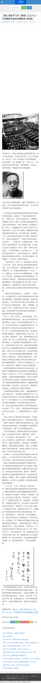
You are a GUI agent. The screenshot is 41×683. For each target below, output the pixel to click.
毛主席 (18, 622)
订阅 (29, 8)
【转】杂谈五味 (7, 636)
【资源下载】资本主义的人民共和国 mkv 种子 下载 (19, 652)
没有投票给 (25, 622)
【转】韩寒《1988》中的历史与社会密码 (15, 665)
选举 (31, 622)
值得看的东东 (6, 22)
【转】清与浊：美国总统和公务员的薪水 (15, 639)
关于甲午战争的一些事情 (10, 668)
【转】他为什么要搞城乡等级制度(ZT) (14, 655)
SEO (19, 678)
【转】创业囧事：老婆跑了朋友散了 (14, 633)
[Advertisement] (20, 46)
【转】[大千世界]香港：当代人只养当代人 (15, 649)
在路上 (20, 2)
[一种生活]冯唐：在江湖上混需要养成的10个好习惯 (19, 662)
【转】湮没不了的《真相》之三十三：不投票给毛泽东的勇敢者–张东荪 (20, 17)
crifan (12, 22)
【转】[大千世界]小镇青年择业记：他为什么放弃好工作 (20, 643)
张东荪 (13, 622)
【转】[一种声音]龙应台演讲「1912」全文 (16, 646)
